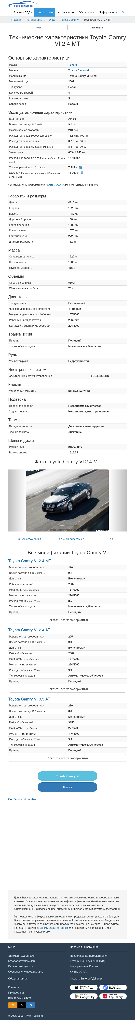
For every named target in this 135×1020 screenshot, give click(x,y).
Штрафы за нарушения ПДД (87, 961)
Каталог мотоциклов (20, 966)
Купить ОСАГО (79, 971)
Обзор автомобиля (29, 539)
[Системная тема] (30, 1005)
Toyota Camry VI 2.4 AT (29, 630)
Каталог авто (45, 12)
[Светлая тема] (12, 1005)
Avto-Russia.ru (34, 1016)
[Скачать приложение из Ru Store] (113, 987)
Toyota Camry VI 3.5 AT (29, 699)
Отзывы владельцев (71, 539)
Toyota (51, 19)
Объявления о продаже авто (25, 971)
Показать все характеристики (67, 619)
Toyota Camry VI (70, 19)
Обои (110, 539)
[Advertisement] (67, 845)
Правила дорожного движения (89, 955)
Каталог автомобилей (21, 961)
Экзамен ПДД (22, 12)
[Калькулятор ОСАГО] (81, 173)
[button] (17, 500)
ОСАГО (60, 184)
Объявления (86, 12)
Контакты (14, 987)
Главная (16, 19)
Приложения (16, 992)
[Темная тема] (21, 1005)
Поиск (38, 27)
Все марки (97, 27)
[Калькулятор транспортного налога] (80, 167)
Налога (49, 184)
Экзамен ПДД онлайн (21, 955)
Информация (107, 12)
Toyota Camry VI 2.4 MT (29, 560)
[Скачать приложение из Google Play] (84, 996)
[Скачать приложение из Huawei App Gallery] (113, 996)
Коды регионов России (84, 966)
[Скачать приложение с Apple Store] (84, 987)
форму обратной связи (54, 928)
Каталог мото (66, 12)
